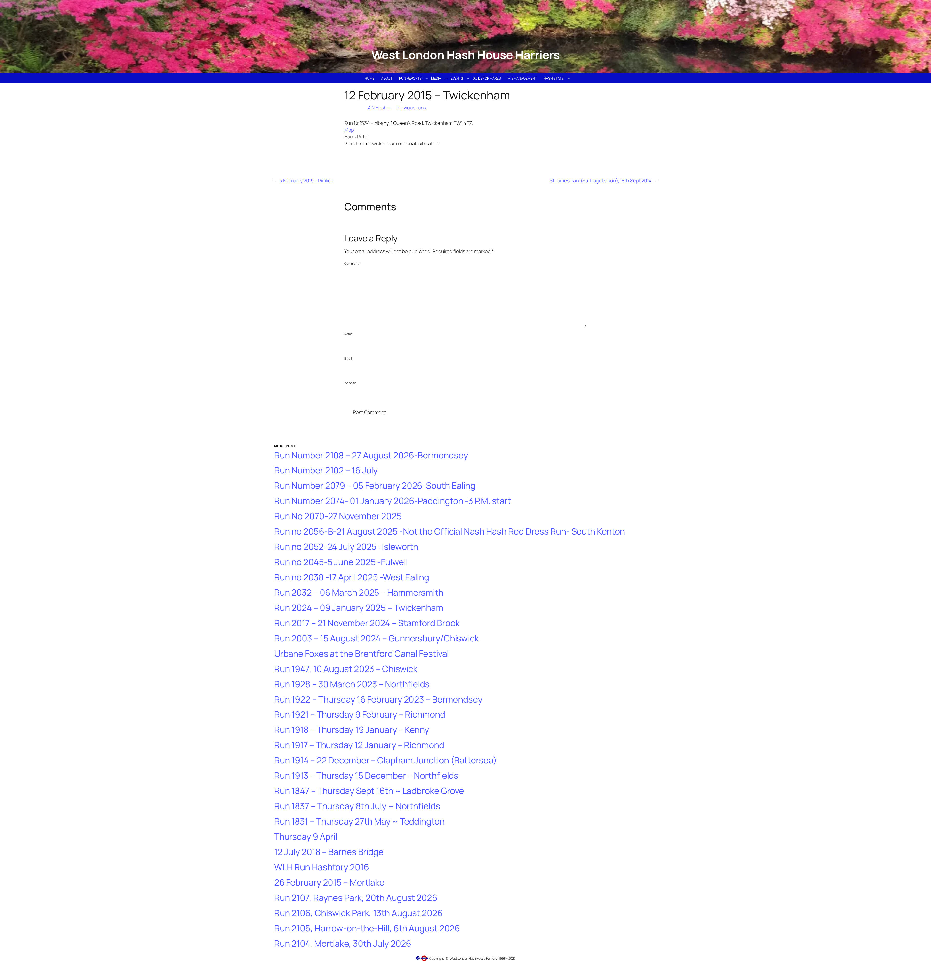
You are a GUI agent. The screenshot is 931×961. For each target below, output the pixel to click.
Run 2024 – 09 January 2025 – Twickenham (358, 608)
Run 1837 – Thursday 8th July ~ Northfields (357, 806)
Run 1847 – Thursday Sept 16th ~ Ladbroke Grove (369, 791)
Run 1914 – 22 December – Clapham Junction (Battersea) (385, 760)
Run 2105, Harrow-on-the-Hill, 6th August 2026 (367, 928)
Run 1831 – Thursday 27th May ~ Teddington (359, 821)
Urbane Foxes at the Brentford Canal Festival (361, 654)
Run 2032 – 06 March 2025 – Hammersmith (358, 593)
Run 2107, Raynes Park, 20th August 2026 (355, 898)
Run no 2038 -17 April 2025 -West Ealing (351, 577)
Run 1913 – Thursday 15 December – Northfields (366, 776)
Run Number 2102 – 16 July (326, 470)
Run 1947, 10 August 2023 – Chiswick (346, 669)
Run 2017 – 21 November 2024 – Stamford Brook (367, 623)
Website (350, 383)
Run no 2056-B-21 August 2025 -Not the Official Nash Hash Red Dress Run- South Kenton (449, 532)
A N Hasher (379, 107)
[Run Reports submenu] (427, 78)
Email (348, 358)
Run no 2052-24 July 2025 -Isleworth (346, 547)
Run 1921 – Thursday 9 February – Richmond (359, 715)
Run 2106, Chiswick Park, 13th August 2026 (358, 913)
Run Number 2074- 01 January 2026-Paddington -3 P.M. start (392, 501)
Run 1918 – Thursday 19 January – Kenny (351, 730)
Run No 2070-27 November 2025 (338, 516)
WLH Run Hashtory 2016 (321, 867)
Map (349, 130)
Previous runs (411, 107)
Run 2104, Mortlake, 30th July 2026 (342, 944)
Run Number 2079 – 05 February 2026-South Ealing (374, 486)
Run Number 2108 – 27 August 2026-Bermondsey (371, 455)
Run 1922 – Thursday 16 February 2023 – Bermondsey (378, 700)
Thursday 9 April (305, 837)
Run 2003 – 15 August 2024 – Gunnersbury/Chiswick (376, 638)
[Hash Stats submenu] (569, 78)
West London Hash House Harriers (465, 55)
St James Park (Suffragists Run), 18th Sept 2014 (601, 180)
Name (348, 334)
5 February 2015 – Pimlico (306, 180)
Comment (352, 263)
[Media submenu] (446, 78)
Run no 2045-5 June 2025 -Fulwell (341, 562)
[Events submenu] (468, 78)
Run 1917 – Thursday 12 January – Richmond (359, 745)
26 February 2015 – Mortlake (329, 883)
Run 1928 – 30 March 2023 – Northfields (352, 684)
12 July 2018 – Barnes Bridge (329, 852)
